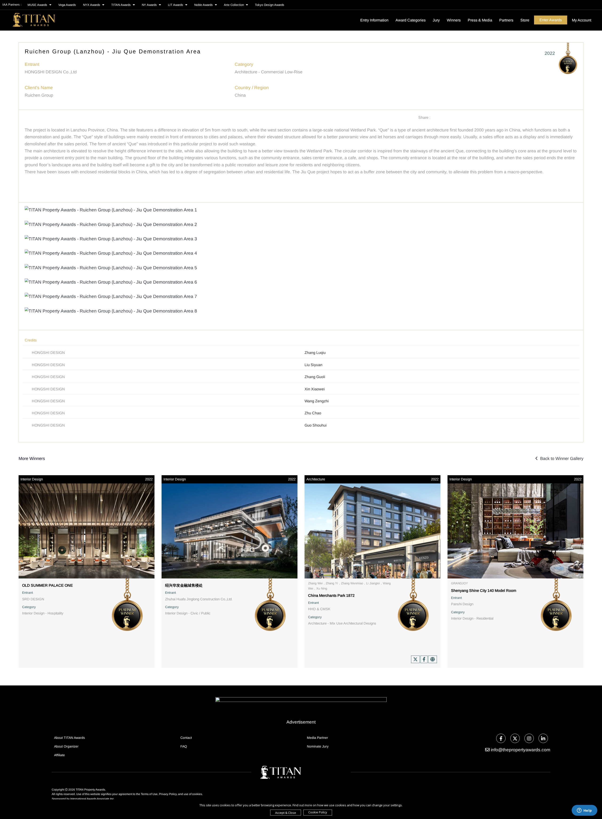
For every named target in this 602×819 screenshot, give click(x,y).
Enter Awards (550, 20)
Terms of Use (149, 794)
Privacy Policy (168, 794)
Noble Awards (204, 5)
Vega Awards (67, 5)
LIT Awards (176, 5)
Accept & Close (285, 813)
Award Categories (411, 20)
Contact (186, 738)
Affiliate (59, 755)
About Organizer (66, 746)
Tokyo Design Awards (269, 5)
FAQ (183, 746)
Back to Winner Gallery (560, 458)
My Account (581, 20)
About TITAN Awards (69, 738)
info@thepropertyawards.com (520, 749)
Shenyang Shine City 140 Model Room (483, 591)
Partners (506, 20)
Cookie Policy (317, 812)
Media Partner (317, 738)
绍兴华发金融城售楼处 (184, 585)
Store (524, 20)
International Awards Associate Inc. (92, 798)
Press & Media (480, 20)
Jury (436, 20)
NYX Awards (92, 5)
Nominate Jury (318, 746)
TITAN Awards (121, 5)
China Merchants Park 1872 (331, 595)
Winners (454, 20)
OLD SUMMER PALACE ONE (47, 585)
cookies (197, 794)
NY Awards (150, 5)
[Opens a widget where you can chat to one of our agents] (584, 811)
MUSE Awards (38, 5)
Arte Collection (234, 5)
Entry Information (374, 20)
